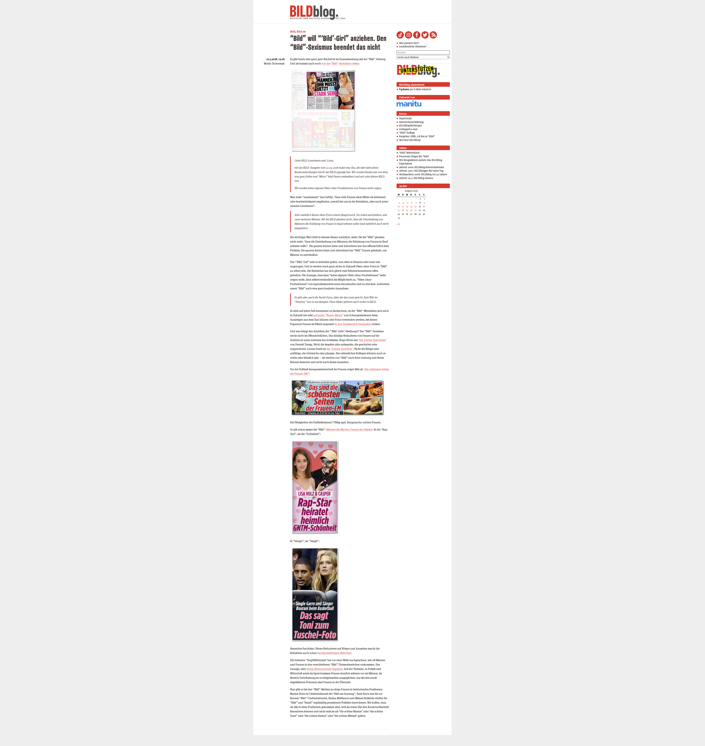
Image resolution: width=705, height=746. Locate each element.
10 (399, 206)
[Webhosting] (409, 106)
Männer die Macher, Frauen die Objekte (349, 429)
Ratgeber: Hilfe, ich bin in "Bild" (417, 136)
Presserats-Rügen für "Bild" (414, 156)
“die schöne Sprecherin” (372, 340)
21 (416, 210)
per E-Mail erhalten (415, 89)
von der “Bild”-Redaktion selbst (340, 63)
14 (415, 206)
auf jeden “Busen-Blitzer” (328, 315)
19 (407, 210)
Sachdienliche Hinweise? (413, 46)
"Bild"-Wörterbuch (409, 152)
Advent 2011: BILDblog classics (416, 178)
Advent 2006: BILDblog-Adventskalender (421, 167)
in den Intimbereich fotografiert (353, 324)
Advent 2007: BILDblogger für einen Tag (421, 170)
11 (403, 206)
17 (399, 210)
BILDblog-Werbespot (410, 125)
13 (411, 206)
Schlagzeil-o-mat (408, 129)
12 (407, 206)
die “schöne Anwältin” (339, 349)
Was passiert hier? (409, 43)
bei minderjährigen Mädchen (334, 653)
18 (403, 210)
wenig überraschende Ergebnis (324, 669)
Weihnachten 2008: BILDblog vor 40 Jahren (423, 174)
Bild (292, 31)
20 (411, 210)
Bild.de (301, 31)
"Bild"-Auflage (407, 132)
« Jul (398, 224)
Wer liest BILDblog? (410, 140)
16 (424, 206)
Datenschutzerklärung (411, 122)
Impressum (405, 118)
